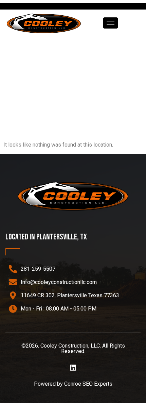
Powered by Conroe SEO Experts (73, 384)
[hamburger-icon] (110, 23)
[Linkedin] (73, 367)
